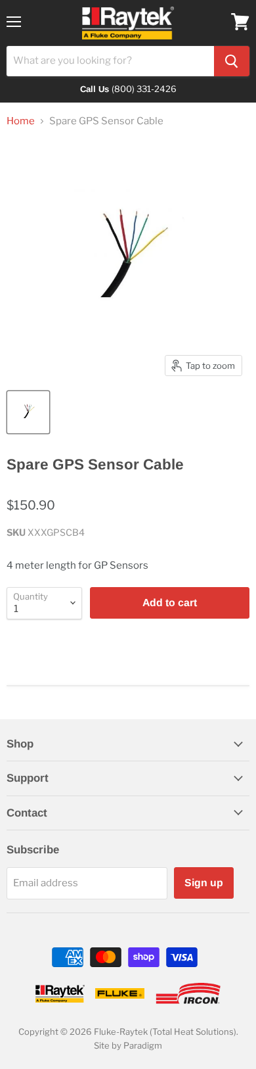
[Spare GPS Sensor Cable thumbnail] (28, 412)
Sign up (203, 882)
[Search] (231, 61)
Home (21, 121)
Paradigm (142, 1045)
